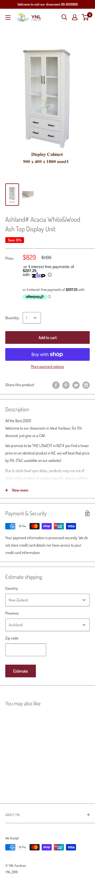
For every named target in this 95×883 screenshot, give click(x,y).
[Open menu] (8, 17)
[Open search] (64, 17)
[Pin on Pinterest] (66, 385)
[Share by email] (86, 385)
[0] (85, 17)
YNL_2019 (11, 872)
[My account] (74, 17)
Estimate (20, 671)
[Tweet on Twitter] (76, 385)
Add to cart (48, 337)
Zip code (11, 638)
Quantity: (12, 317)
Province (12, 613)
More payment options (47, 366)
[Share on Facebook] (56, 385)
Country (11, 588)
